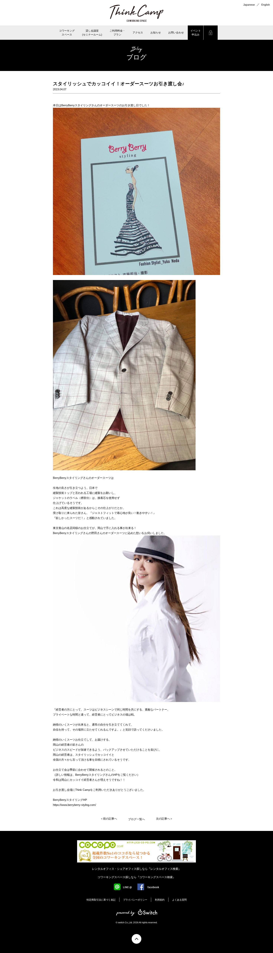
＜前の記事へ (108, 818)
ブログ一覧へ (136, 819)
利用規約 (160, 899)
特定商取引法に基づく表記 (101, 899)
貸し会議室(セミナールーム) (92, 32)
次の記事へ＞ (164, 818)
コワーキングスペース (67, 32)
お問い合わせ (176, 32)
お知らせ (155, 32)
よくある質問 (179, 899)
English (265, 4)
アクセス (138, 32)
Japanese (249, 4)
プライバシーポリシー (135, 899)
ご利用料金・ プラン (117, 32)
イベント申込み (195, 32)
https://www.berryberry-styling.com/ (74, 804)
